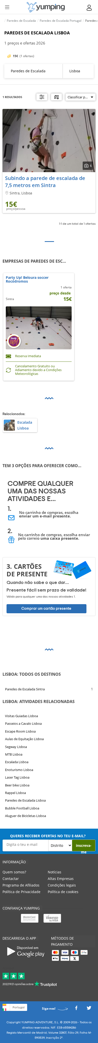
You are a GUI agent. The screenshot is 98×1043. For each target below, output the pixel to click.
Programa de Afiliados (21, 885)
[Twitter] (89, 1009)
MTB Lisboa (13, 754)
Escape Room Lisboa (20, 731)
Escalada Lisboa (16, 762)
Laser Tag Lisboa (17, 777)
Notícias (54, 872)
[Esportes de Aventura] (45, 7)
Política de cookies (63, 891)
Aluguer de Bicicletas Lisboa (25, 815)
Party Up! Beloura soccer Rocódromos (27, 280)
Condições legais (62, 885)
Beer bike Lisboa (17, 785)
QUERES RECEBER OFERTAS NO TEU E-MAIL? (48, 835)
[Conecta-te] (89, 8)
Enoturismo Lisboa (19, 769)
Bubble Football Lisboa (22, 808)
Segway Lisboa (16, 746)
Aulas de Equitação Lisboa (24, 739)
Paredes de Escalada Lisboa (25, 800)
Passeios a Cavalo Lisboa (23, 723)
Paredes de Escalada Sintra (25, 689)
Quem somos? (14, 872)
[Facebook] (76, 1009)
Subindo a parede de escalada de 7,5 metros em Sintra (45, 182)
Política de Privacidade (21, 891)
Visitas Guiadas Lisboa (21, 716)
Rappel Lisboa (15, 792)
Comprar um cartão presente (46, 608)
